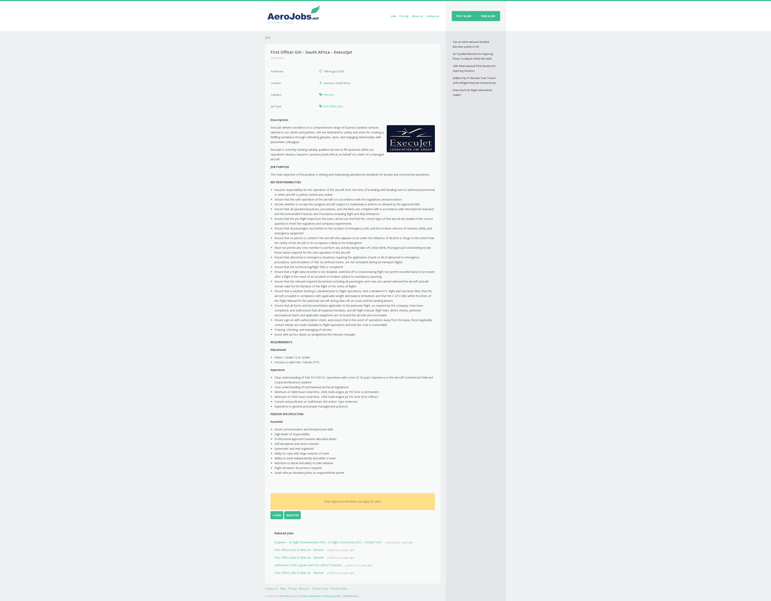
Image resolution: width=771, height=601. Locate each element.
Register (292, 515)
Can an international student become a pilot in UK (471, 44)
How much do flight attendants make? (472, 92)
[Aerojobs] (293, 15)
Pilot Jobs (329, 94)
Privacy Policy (339, 588)
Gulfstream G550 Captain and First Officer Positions (308, 565)
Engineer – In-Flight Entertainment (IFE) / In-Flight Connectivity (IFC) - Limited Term (328, 542)
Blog (283, 588)
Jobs (393, 16)
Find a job (488, 16)
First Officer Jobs (333, 106)
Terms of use (320, 588)
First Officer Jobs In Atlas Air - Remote (299, 550)
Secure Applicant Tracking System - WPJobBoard (329, 596)
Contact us (432, 16)
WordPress (287, 596)
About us (417, 16)
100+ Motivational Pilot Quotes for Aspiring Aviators (474, 68)
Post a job (463, 16)
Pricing (404, 16)
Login (277, 515)
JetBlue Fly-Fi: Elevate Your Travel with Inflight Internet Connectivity (474, 80)
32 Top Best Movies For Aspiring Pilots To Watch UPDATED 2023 (473, 56)
